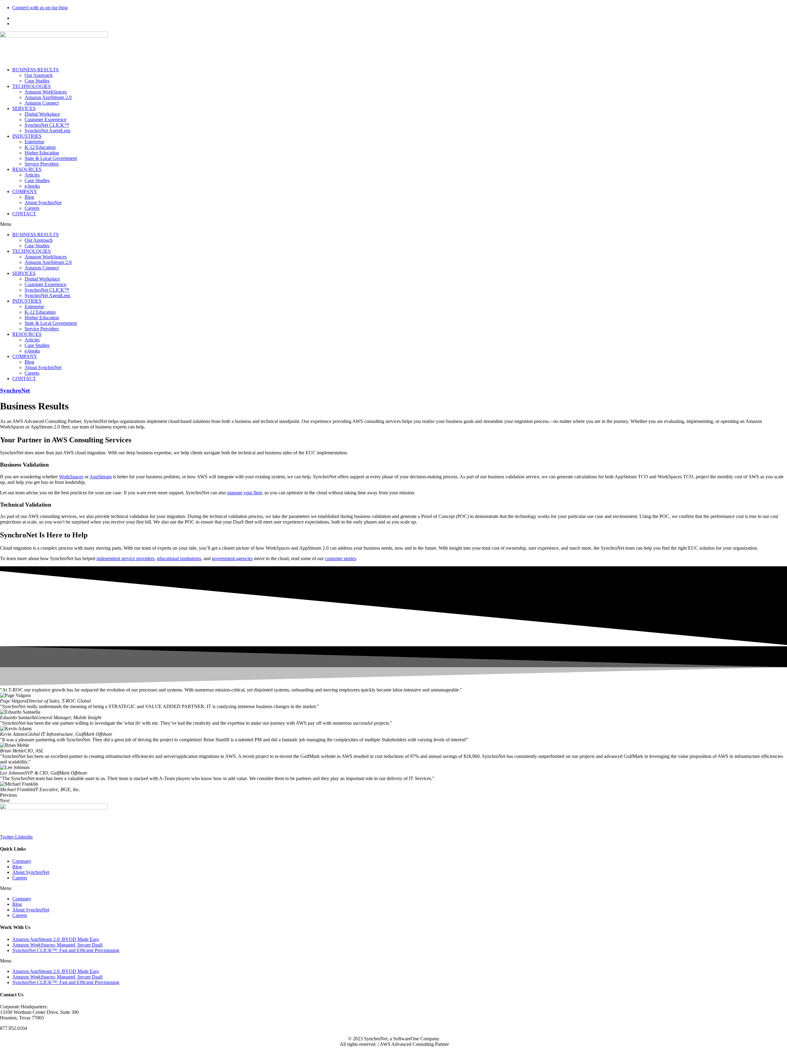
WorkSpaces (71, 476)
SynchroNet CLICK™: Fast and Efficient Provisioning (65, 950)
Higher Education (42, 152)
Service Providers (42, 163)
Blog (29, 197)
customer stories (340, 558)
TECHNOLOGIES (31, 86)
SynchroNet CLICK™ (47, 125)
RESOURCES (27, 169)
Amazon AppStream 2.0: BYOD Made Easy (55, 939)
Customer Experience (45, 119)
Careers (32, 208)
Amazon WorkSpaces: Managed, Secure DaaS (57, 944)
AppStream (100, 476)
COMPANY (24, 191)
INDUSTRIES (27, 136)
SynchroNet (15, 390)
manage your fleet (244, 492)
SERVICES (24, 108)
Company (21, 861)
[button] (393, 224)
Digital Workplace (42, 114)
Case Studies (37, 80)
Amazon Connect (42, 103)
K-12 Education (40, 147)
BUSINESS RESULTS (35, 69)
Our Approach (39, 75)
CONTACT (24, 213)
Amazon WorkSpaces (46, 91)
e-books (32, 186)
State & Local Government (51, 158)
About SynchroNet (43, 202)
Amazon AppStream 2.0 (48, 97)
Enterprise (34, 141)
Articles (32, 174)
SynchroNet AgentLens (47, 130)
